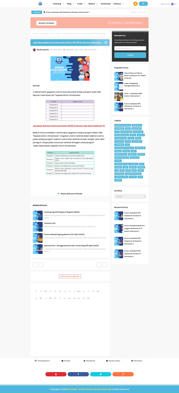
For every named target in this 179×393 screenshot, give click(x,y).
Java (128, 141)
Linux (134, 151)
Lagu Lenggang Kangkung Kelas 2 (132, 84)
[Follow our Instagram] (123, 374)
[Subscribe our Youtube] (56, 374)
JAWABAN (70, 49)
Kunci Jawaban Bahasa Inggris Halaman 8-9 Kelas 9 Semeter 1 (134, 228)
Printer (118, 167)
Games (141, 135)
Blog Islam (136, 128)
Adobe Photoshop (122, 125)
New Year (134, 157)
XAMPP (118, 180)
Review (133, 167)
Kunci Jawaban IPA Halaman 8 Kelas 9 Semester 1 (132, 254)
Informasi (119, 141)
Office (118, 161)
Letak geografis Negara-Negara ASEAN (61, 212)
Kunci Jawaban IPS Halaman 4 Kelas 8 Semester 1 (132, 106)
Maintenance (120, 154)
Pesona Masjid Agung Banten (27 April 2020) (64, 234)
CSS (117, 132)
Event (133, 135)
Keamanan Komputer (124, 148)
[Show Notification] (135, 4)
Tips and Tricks (121, 177)
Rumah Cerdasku (46, 23)
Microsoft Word (121, 157)
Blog (128, 128)
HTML (138, 138)
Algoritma (137, 125)
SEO (121, 170)
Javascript (137, 141)
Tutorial (133, 177)
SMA (128, 170)
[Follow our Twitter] (100, 374)
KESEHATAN (140, 148)
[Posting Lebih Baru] (38, 264)
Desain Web (126, 132)
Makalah (132, 154)
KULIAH (126, 151)
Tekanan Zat (50, 223)
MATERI (141, 154)
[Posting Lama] (102, 264)
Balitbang (119, 128)
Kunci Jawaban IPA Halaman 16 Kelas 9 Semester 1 (67, 12)
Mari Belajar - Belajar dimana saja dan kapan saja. (89, 389)
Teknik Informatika (133, 174)
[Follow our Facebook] (78, 374)
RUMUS (141, 167)
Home (130, 138)
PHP (141, 164)
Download (138, 132)
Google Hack (120, 138)
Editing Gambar (121, 135)
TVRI (140, 177)
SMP (77, 49)
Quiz (125, 167)
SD (116, 170)
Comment (92, 49)
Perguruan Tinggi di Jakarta (126, 164)
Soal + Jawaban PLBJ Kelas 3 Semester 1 (133, 94)
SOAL (81, 49)
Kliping (118, 151)
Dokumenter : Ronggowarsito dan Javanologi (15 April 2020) (71, 245)
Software (119, 174)
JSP (127, 145)
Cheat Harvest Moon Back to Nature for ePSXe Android (135, 75)
